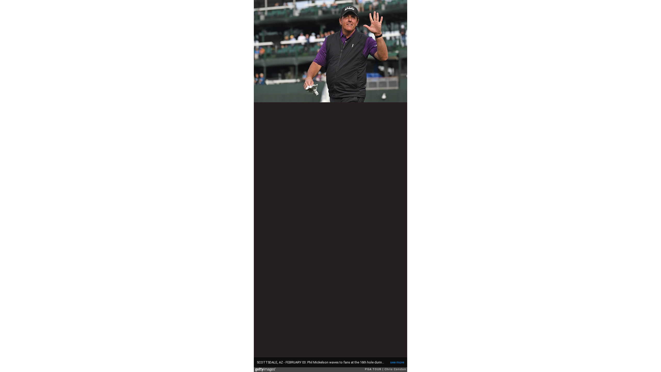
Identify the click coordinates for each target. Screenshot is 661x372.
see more (397, 362)
